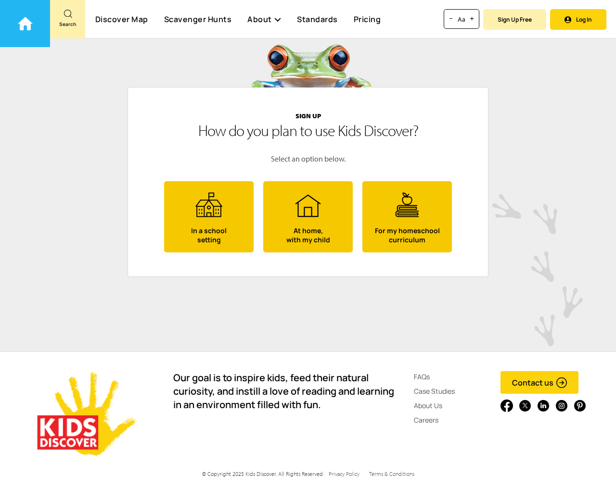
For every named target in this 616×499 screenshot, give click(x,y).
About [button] (259, 19)
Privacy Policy (344, 473)
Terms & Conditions (391, 473)
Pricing (367, 19)
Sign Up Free (515, 19)
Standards (317, 19)
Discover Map (121, 19)
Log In (584, 19)
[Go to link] (25, 23)
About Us (428, 405)
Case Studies (434, 391)
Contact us (532, 382)
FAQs (422, 376)
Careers (426, 419)
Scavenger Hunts (198, 19)
